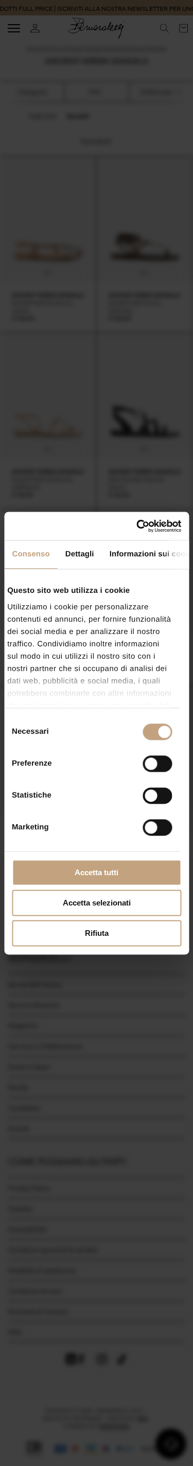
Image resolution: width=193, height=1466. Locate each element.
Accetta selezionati (97, 902)
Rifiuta (97, 933)
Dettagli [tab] (79, 554)
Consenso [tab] (30, 554)
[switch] (157, 763)
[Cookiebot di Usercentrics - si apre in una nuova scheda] (137, 526)
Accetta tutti (96, 872)
